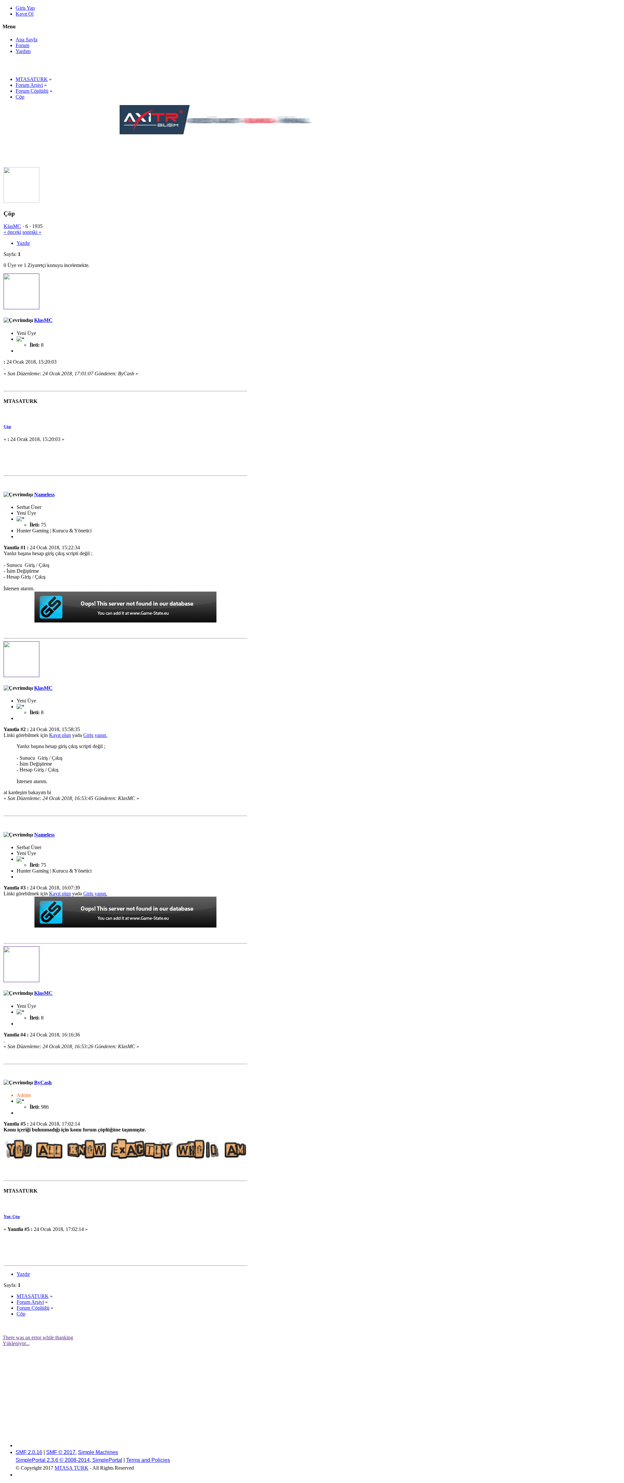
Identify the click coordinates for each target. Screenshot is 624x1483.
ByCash (43, 1082)
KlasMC (12, 226)
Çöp (7, 426)
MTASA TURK (71, 1468)
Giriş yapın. (95, 735)
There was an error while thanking (38, 1337)
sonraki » (31, 232)
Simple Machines (98, 1452)
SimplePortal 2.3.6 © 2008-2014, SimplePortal (69, 1460)
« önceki (12, 232)
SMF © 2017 (60, 1452)
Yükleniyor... (16, 1343)
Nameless (44, 494)
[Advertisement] (238, 150)
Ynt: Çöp (12, 1216)
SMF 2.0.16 (29, 1452)
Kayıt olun (60, 735)
